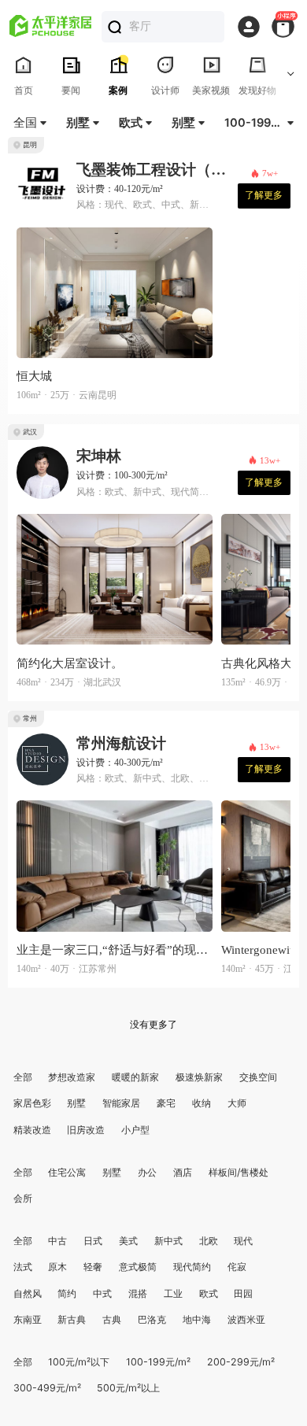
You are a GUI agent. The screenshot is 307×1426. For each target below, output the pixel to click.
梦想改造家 (71, 1077)
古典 (111, 1319)
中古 (57, 1241)
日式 (92, 1241)
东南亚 (27, 1319)
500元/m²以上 (128, 1388)
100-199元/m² (158, 1362)
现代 (243, 1241)
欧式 (208, 1293)
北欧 (208, 1241)
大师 (236, 1103)
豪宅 (166, 1103)
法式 (22, 1267)
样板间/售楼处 (238, 1172)
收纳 (201, 1103)
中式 (102, 1293)
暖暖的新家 (135, 1077)
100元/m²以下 (78, 1362)
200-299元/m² (241, 1362)
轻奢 (92, 1267)
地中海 (197, 1319)
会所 (22, 1198)
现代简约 (192, 1267)
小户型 (135, 1130)
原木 (57, 1267)
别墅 (76, 1103)
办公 (147, 1172)
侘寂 (236, 1267)
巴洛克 (152, 1319)
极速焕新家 (199, 1077)
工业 (173, 1293)
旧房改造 (86, 1130)
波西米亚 (246, 1319)
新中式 (168, 1241)
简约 (66, 1293)
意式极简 (138, 1267)
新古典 (71, 1319)
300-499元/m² (47, 1388)
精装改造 (32, 1130)
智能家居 (121, 1103)
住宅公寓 (67, 1172)
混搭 (137, 1293)
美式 (128, 1241)
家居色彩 (32, 1103)
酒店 (182, 1172)
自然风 (27, 1293)
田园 (243, 1293)
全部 (22, 1077)
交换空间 (258, 1077)
